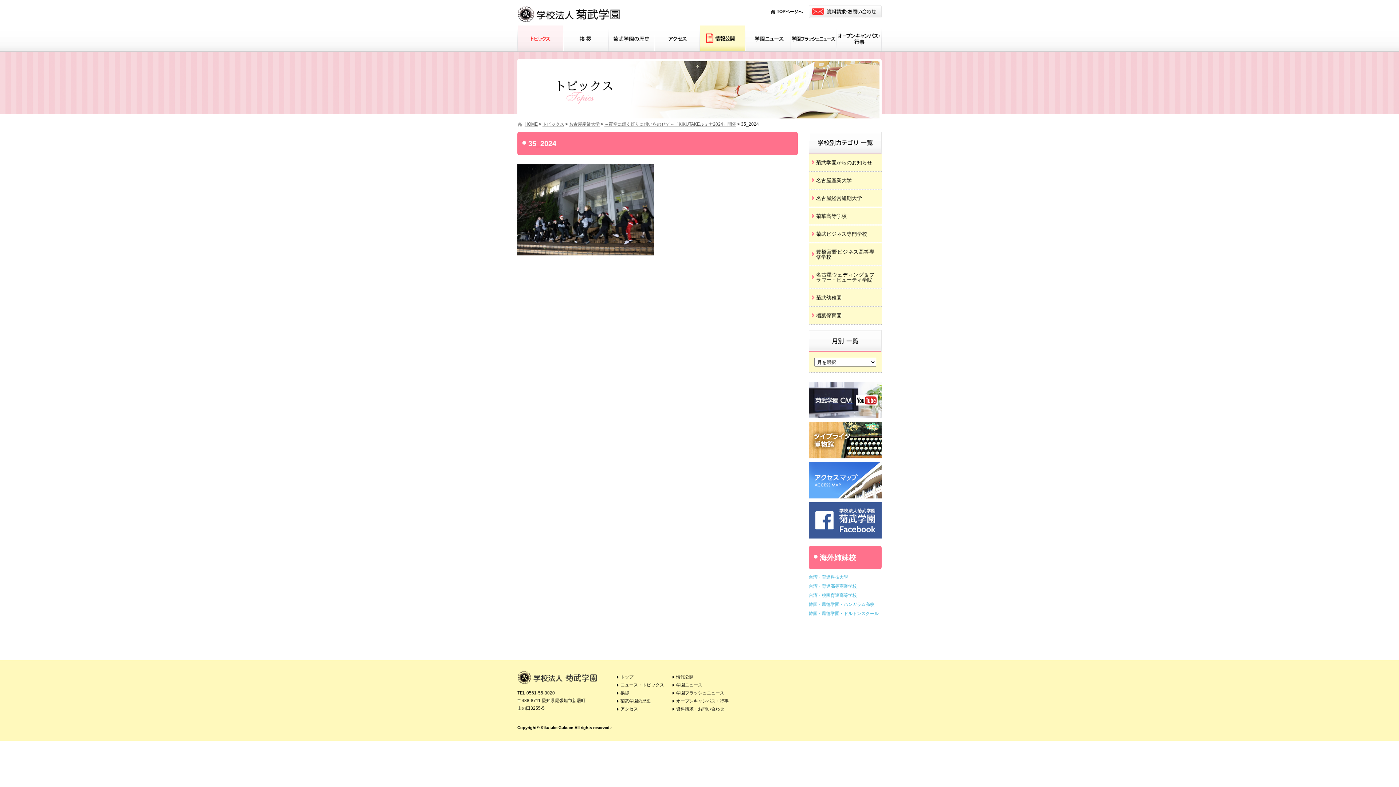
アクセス (677, 39)
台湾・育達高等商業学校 (833, 586)
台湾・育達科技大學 (828, 577)
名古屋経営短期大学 (839, 198)
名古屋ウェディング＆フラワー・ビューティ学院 (845, 277)
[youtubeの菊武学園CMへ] (845, 385)
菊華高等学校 (831, 216)
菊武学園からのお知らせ (844, 162)
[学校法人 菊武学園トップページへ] (569, 7)
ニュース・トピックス (642, 685)
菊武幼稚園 (829, 298)
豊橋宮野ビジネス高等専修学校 (845, 254)
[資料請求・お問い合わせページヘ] (845, 11)
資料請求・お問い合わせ (700, 709)
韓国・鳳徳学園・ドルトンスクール (844, 613)
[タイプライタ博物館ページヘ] (845, 425)
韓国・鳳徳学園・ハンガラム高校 (841, 604)
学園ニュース (768, 39)
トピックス (540, 39)
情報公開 (722, 39)
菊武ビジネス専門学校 (841, 234)
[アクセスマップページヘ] (845, 465)
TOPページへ (790, 11)
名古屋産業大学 (834, 180)
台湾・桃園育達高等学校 (833, 595)
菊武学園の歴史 (631, 39)
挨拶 (585, 39)
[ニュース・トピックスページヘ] (845, 134)
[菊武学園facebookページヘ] (845, 505)
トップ (627, 677)
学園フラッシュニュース (813, 39)
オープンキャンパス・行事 (859, 39)
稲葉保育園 (829, 315)
